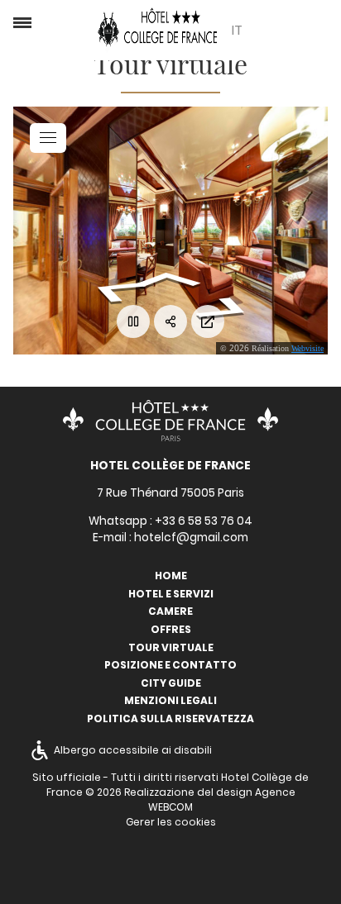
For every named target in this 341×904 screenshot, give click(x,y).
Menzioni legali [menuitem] (170, 700)
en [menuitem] (236, 51)
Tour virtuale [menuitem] (171, 647)
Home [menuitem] (171, 576)
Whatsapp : (170, 521)
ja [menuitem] (237, 159)
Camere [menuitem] (170, 611)
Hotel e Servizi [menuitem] (171, 594)
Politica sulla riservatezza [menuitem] (170, 718)
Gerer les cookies (171, 822)
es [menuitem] (236, 116)
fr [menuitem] (236, 30)
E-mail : (170, 537)
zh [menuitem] (237, 180)
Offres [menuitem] (171, 629)
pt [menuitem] (237, 73)
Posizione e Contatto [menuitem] (170, 665)
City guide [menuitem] (171, 683)
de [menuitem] (237, 94)
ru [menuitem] (237, 137)
